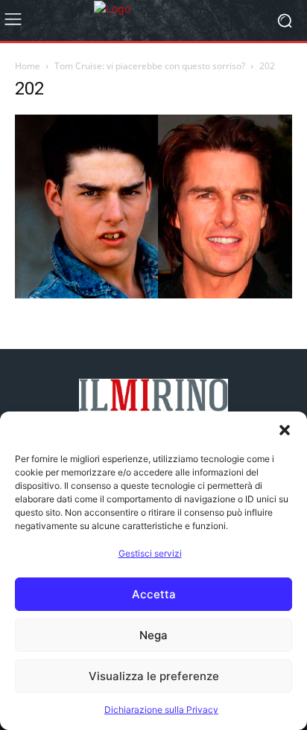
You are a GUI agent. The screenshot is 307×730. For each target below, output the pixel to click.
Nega (153, 635)
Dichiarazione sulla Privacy (161, 709)
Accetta (154, 594)
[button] (284, 430)
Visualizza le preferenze (154, 676)
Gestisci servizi (150, 553)
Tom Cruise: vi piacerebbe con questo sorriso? (149, 66)
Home (27, 66)
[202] (153, 294)
